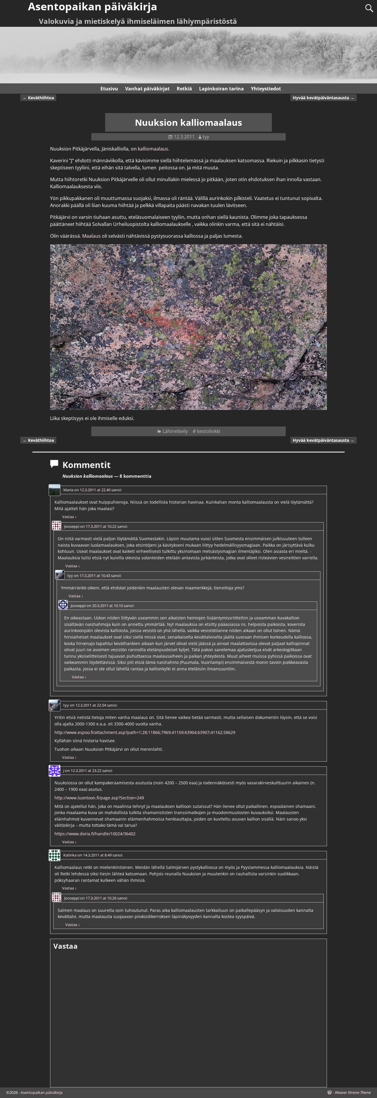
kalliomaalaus (153, 148)
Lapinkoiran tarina (221, 88)
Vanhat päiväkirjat (147, 88)
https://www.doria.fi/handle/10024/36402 (94, 833)
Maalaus (92, 236)
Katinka (70, 855)
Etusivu (109, 88)
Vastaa (69, 516)
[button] (188, 327)
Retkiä (184, 88)
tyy (70, 575)
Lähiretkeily (175, 431)
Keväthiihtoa (38, 97)
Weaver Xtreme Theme (353, 1092)
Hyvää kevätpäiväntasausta (323, 97)
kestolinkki (208, 431)
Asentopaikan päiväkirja (41, 1092)
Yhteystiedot (266, 88)
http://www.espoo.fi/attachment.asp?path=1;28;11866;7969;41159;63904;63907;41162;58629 (144, 732)
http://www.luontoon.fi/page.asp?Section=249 (99, 798)
